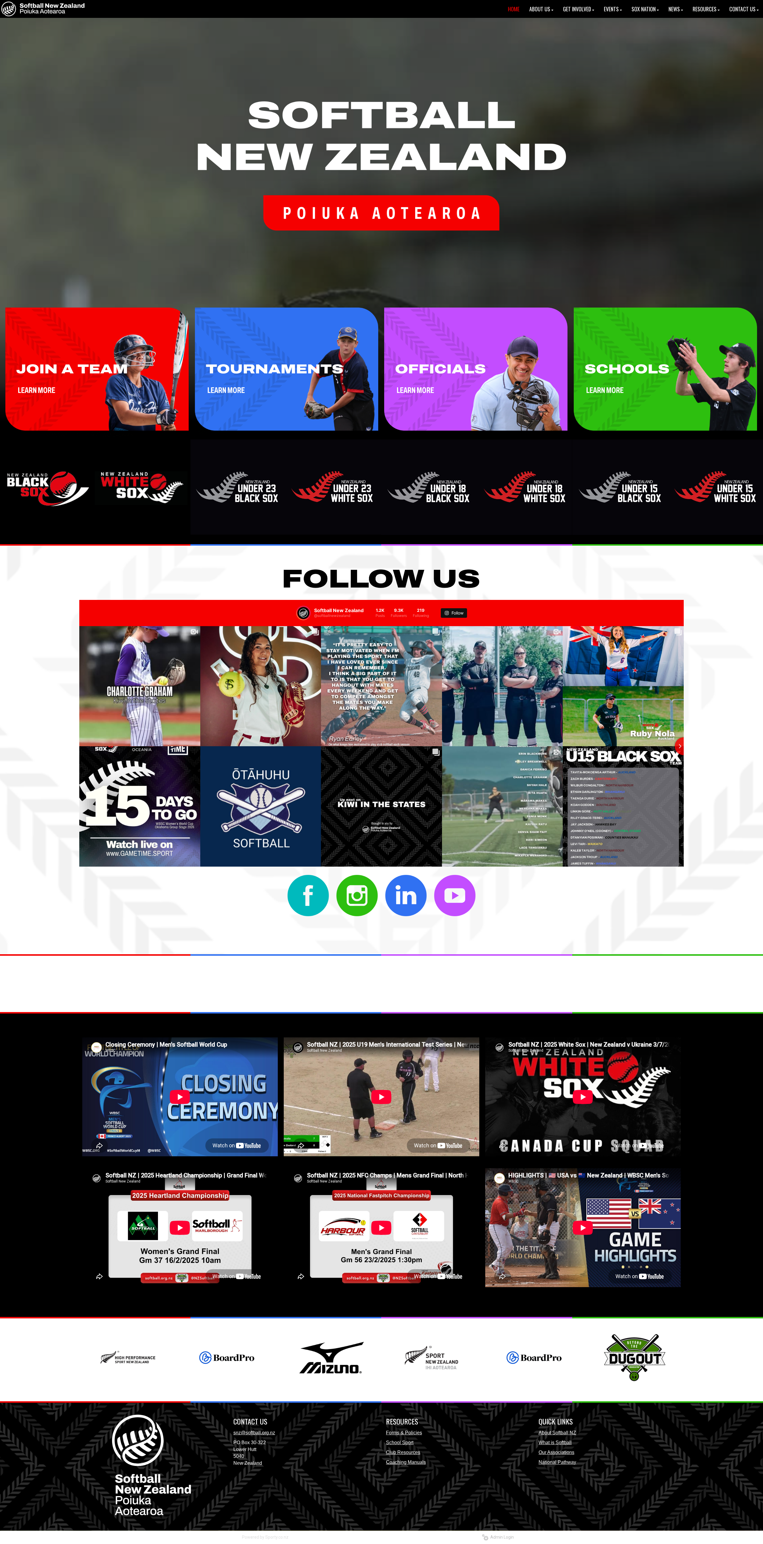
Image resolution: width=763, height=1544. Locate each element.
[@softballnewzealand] (303, 613)
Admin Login (501, 1537)
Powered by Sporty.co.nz (265, 1537)
